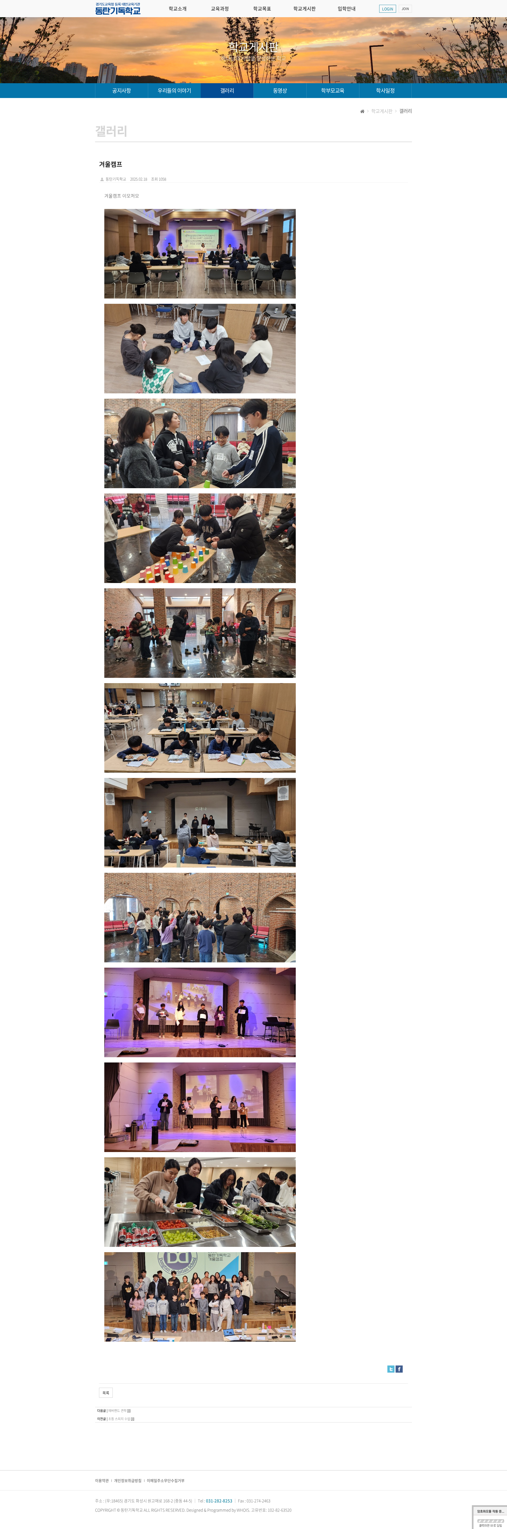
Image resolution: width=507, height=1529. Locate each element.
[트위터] (391, 1368)
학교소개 (178, 8)
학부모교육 (332, 90)
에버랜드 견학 (117, 1410)
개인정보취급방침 (128, 1480)
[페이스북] (399, 1368)
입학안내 (347, 8)
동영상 (280, 90)
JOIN (405, 8)
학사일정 (385, 90)
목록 (105, 1392)
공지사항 (121, 90)
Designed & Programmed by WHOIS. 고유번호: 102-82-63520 (239, 1510)
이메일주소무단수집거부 (166, 1480)
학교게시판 (304, 8)
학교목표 (262, 8)
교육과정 (220, 8)
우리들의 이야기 (174, 90)
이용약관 (102, 1480)
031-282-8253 (219, 1501)
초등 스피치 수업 (119, 1418)
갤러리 (227, 90)
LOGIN (387, 8)
